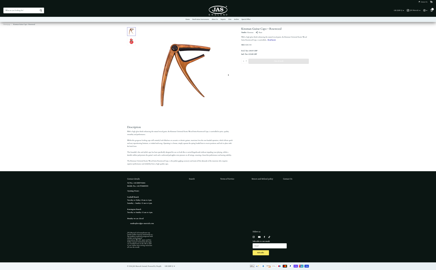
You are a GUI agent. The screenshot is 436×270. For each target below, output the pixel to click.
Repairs (223, 19)
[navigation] (131, 31)
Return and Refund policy (262, 178)
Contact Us (287, 178)
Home (188, 19)
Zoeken (41, 10)
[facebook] (264, 237)
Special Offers (246, 19)
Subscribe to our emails (261, 241)
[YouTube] (259, 237)
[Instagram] (254, 237)
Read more (272, 40)
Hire (229, 19)
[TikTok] (269, 237)
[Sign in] (425, 10)
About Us (215, 19)
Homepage (6, 24)
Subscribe (261, 253)
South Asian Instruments (200, 19)
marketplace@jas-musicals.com (142, 223)
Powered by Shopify (154, 266)
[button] (228, 75)
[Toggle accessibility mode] (431, 2)
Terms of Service (227, 178)
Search (192, 178)
